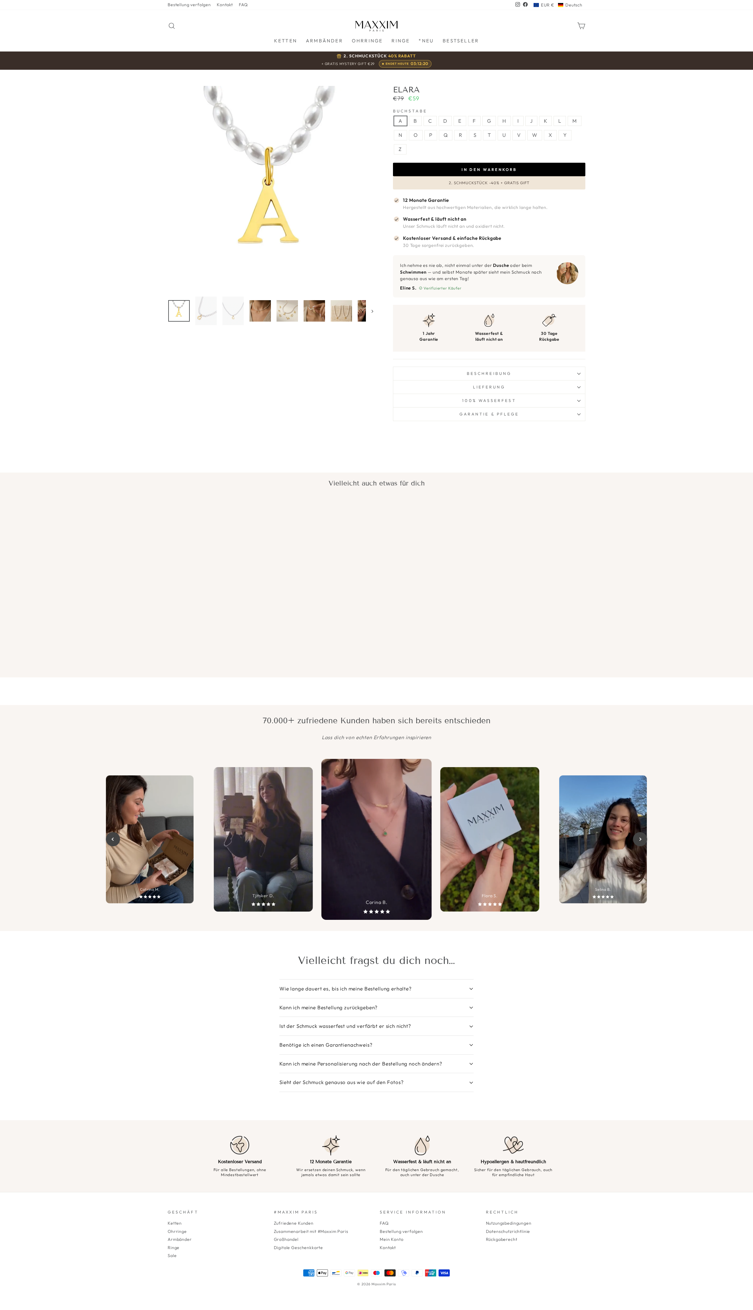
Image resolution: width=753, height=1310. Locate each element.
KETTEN (285, 41)
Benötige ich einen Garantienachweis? (326, 1045)
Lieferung (489, 387)
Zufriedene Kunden (294, 1223)
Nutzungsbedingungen (509, 1223)
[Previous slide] (113, 839)
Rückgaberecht (501, 1239)
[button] (558, 5)
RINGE (401, 41)
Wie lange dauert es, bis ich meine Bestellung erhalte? (345, 988)
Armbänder (180, 1239)
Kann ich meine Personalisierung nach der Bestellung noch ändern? (360, 1063)
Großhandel (286, 1239)
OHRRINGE (367, 41)
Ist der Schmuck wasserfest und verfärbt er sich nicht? (345, 1026)
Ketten (175, 1223)
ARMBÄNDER (324, 41)
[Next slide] (640, 839)
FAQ (243, 4)
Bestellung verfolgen (189, 4)
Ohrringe (177, 1231)
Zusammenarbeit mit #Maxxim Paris (311, 1231)
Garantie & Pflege (489, 414)
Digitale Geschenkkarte (298, 1247)
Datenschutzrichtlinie (508, 1231)
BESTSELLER (461, 41)
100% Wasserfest (489, 400)
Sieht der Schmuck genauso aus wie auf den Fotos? (341, 1082)
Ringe (173, 1247)
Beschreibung (489, 373)
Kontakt (225, 4)
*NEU (426, 41)
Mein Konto (392, 1239)
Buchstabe (410, 111)
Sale (172, 1255)
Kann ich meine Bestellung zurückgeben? (328, 1007)
